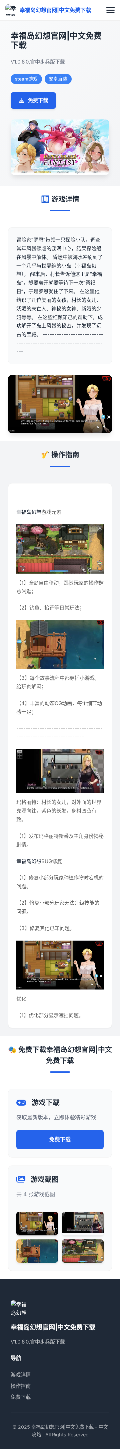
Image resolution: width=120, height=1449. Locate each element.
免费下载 (38, 100)
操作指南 (21, 1386)
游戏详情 (21, 1374)
